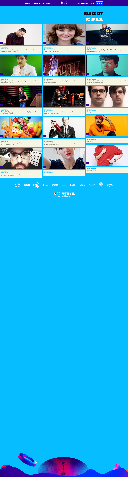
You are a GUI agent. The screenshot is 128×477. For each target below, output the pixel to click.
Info (92, 3)
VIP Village (46, 3)
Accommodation (82, 3)
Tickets (99, 3)
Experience (36, 3)
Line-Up (27, 3)
